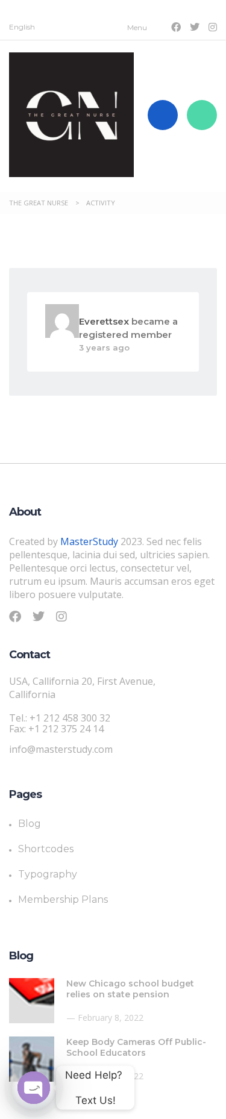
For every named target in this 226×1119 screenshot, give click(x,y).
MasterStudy (89, 541)
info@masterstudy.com (61, 749)
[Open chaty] (33, 1087)
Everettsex (104, 321)
